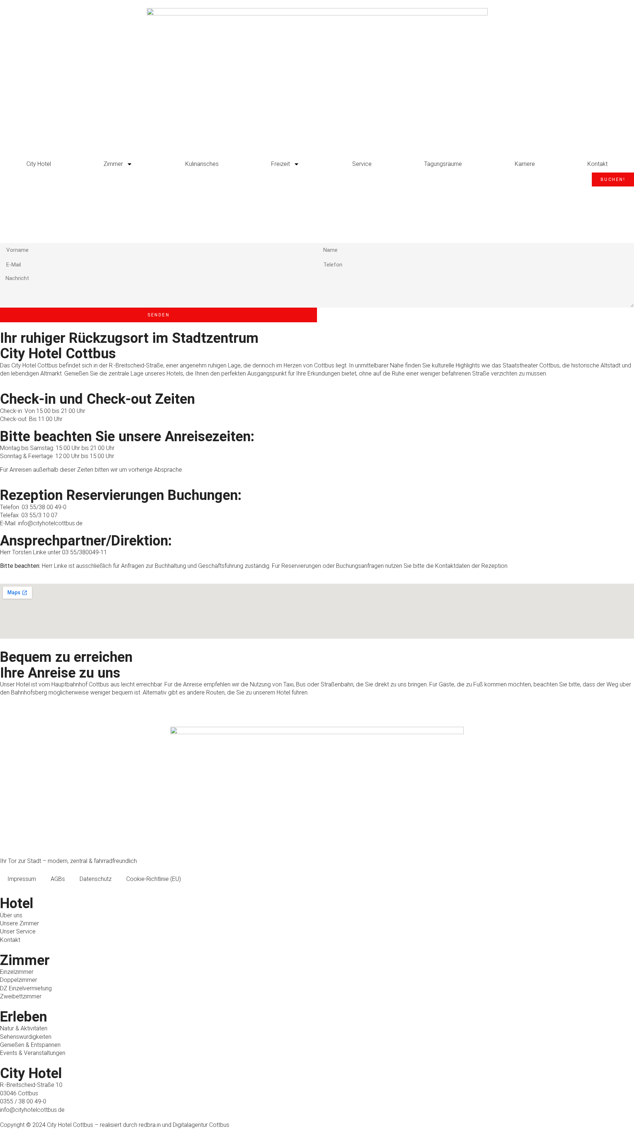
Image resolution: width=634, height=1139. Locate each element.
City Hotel (38, 163)
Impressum (21, 878)
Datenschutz (96, 878)
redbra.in (150, 1124)
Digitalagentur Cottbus (201, 1124)
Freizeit (280, 163)
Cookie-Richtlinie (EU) (153, 878)
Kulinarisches (202, 163)
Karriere (525, 163)
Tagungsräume (443, 163)
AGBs (58, 878)
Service (362, 163)
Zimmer (113, 163)
